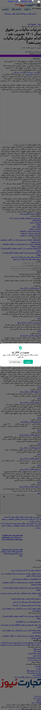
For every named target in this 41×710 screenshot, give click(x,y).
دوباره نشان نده (15, 362)
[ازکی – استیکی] (27, 1)
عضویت (28, 362)
